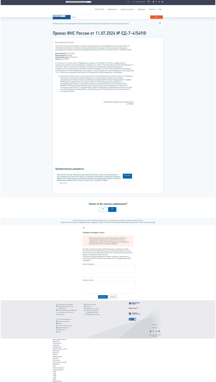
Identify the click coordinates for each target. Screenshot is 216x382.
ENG (160, 9)
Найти (156, 17)
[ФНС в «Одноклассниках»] (156, 2)
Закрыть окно (57, 381)
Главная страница (58, 23)
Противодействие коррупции (91, 23)
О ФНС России (99, 9)
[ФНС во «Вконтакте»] (153, 2)
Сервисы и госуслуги (127, 9)
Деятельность (112, 9)
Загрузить (127, 175)
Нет (103, 209)
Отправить (102, 297)
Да (112, 209)
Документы (141, 9)
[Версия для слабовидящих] (129, 2)
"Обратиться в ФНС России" (98, 255)
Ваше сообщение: (88, 264)
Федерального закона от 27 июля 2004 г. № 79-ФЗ (95, 63)
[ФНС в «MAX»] (162, 2)
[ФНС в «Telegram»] (159, 2)
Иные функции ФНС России (73, 23)
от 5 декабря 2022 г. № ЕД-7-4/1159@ (91, 87)
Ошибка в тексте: (88, 280)
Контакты (152, 9)
